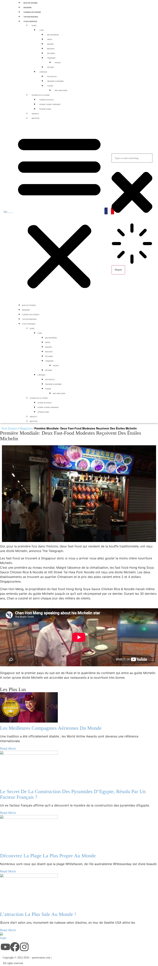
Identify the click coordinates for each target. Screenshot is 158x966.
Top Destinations (31, 17)
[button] (59, 211)
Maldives (51, 49)
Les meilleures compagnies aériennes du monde (51, 728)
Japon (49, 39)
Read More (8, 748)
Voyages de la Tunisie (41, 95)
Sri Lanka (51, 53)
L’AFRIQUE (43, 72)
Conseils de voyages (32, 12)
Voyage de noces (46, 100)
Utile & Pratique (30, 21)
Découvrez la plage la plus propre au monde (48, 855)
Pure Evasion (10, 428)
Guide (34, 25)
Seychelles (52, 77)
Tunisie (50, 86)
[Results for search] (132, 244)
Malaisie (50, 44)
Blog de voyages (29, 305)
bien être (36, 118)
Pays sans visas (61, 90)
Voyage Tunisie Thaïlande (50, 104)
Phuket (58, 63)
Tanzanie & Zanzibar (55, 81)
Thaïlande (51, 58)
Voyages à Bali (45, 109)
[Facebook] (15, 947)
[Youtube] (5, 947)
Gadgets (35, 114)
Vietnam (50, 67)
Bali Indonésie (53, 35)
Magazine (27, 7)
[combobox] (132, 158)
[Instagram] (24, 947)
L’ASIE (41, 30)
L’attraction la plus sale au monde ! (38, 914)
